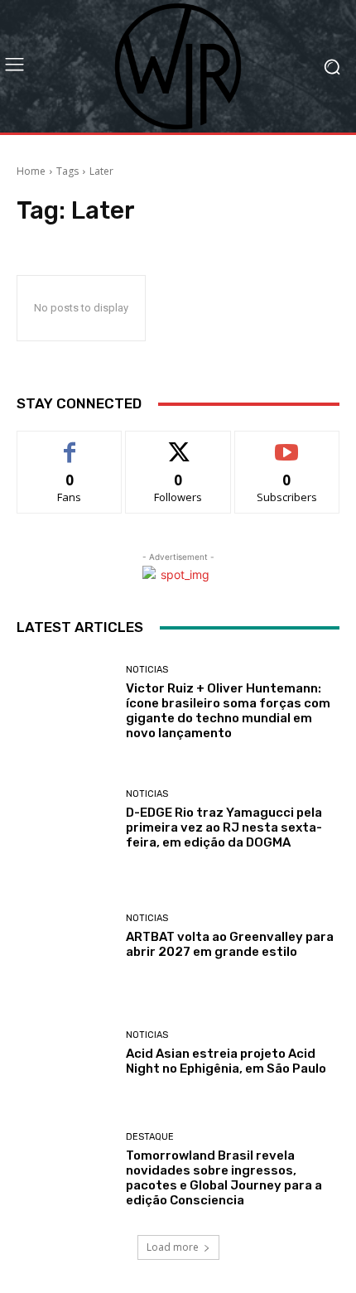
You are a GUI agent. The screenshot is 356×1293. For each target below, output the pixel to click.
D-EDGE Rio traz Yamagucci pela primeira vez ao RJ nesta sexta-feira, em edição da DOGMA (224, 827)
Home (31, 171)
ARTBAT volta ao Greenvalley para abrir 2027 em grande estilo (230, 944)
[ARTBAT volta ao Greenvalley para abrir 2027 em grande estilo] (65, 936)
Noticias (147, 669)
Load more (173, 1247)
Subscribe (287, 443)
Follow (178, 443)
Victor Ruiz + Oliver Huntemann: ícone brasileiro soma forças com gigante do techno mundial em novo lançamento (228, 711)
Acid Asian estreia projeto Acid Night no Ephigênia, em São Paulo (226, 1061)
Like (69, 443)
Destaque (150, 1136)
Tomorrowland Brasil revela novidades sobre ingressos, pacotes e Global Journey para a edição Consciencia (224, 1178)
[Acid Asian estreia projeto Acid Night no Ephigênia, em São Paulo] (65, 1053)
